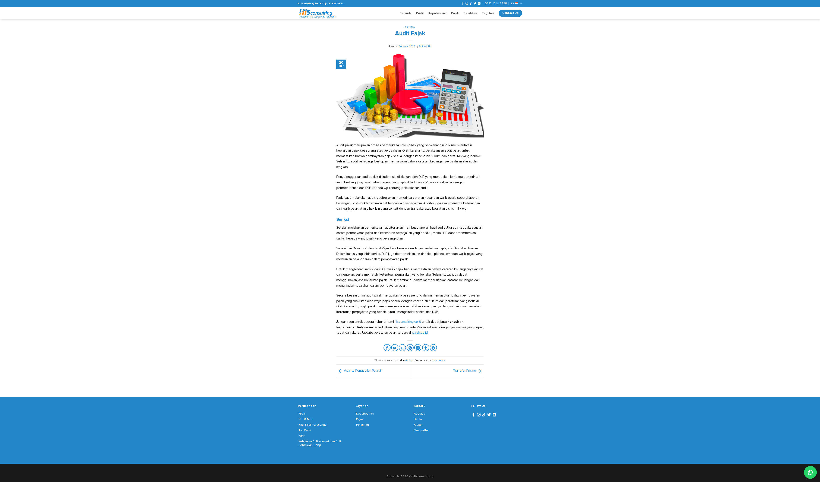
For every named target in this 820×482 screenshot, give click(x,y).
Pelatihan (470, 13)
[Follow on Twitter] (475, 3)
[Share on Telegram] (433, 347)
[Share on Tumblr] (425, 347)
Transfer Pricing (465, 370)
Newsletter (421, 430)
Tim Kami (305, 430)
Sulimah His (425, 46)
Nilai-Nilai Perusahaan (313, 424)
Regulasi (488, 13)
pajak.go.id (420, 332)
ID (512, 3)
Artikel (410, 27)
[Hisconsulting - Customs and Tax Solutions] (317, 13)
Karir (302, 436)
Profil (420, 13)
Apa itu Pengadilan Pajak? (362, 370)
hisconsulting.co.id (408, 322)
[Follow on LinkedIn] (479, 3)
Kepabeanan (437, 13)
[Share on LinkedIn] (417, 347)
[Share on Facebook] (387, 347)
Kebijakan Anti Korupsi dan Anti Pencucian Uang (320, 443)
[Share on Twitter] (394, 347)
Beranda (405, 13)
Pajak (455, 13)
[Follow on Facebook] (462, 3)
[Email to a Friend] (402, 347)
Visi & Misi (305, 419)
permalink (439, 360)
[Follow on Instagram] (467, 3)
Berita (418, 419)
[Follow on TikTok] (471, 3)
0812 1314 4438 (496, 3)
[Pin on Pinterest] (410, 347)
